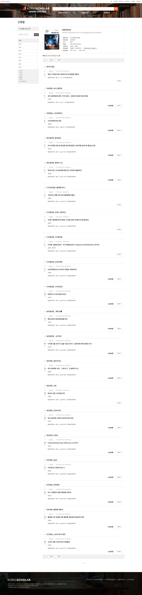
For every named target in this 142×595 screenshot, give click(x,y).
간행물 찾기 (85, 13)
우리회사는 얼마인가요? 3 (56, 468)
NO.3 (21, 77)
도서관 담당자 (130, 579)
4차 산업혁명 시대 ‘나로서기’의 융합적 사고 (63, 369)
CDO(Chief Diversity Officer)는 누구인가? (63, 443)
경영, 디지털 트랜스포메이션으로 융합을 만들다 (63, 74)
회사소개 (89, 579)
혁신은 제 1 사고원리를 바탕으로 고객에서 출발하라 (65, 170)
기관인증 (115, 1)
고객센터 (133, 1)
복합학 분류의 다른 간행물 (89, 48)
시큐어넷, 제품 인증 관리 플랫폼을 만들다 (61, 195)
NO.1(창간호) (23, 81)
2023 (19, 54)
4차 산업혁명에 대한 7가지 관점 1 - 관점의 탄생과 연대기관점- (68, 96)
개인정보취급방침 (98, 579)
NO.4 (21, 75)
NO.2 (21, 79)
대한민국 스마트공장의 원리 (57, 294)
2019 (19, 67)
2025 (19, 47)
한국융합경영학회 (75, 38)
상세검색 (107, 13)
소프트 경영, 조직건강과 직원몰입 (59, 542)
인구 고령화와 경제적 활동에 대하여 (59, 492)
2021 (19, 60)
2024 (19, 50)
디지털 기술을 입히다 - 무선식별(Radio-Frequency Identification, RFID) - (74, 245)
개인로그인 (121, 1)
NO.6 (21, 71)
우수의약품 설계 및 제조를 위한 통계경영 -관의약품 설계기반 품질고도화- (72, 146)
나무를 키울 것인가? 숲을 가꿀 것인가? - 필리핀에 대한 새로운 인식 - (70, 344)
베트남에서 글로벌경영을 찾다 (58, 319)
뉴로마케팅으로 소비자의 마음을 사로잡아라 (62, 269)
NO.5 (21, 73)
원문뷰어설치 (121, 579)
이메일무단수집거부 (110, 579)
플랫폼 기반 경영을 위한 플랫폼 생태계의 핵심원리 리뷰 (66, 517)
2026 (19, 44)
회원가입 (127, 1)
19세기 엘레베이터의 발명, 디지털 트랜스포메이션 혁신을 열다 (68, 220)
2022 (19, 57)
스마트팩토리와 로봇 (54, 121)
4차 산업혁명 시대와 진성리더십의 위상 (61, 418)
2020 (19, 64)
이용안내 (138, 1)
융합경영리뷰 (51, 77)
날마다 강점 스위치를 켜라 (56, 393)
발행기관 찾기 (63, 13)
